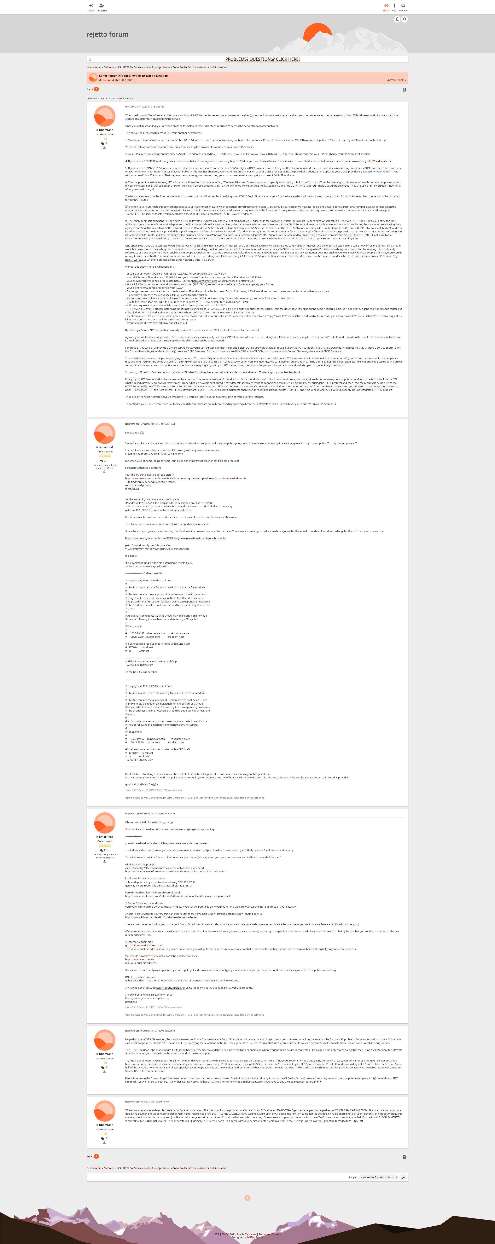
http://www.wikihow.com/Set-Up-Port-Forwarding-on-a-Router (161, 917)
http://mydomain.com (380, 161)
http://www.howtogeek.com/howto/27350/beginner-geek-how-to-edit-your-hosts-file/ (175, 538)
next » (402, 80)
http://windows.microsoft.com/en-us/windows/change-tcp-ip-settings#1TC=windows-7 (176, 871)
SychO (259, 1237)
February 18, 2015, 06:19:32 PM (150, 1030)
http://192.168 (133, 259)
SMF (216, 1234)
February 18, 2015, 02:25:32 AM (150, 813)
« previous (392, 80)
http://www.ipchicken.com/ (147, 945)
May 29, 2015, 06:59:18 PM (147, 1101)
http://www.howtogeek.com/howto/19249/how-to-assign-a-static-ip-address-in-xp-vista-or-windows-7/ (185, 478)
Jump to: (353, 1177)
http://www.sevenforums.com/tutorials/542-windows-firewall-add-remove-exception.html (177, 896)
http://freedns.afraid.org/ (170, 987)
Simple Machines (246, 1234)
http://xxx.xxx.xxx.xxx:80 (139, 959)
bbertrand (108, 80)
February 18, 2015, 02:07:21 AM (150, 424)
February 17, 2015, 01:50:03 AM (144, 106)
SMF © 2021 (228, 1234)
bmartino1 (106, 447)
